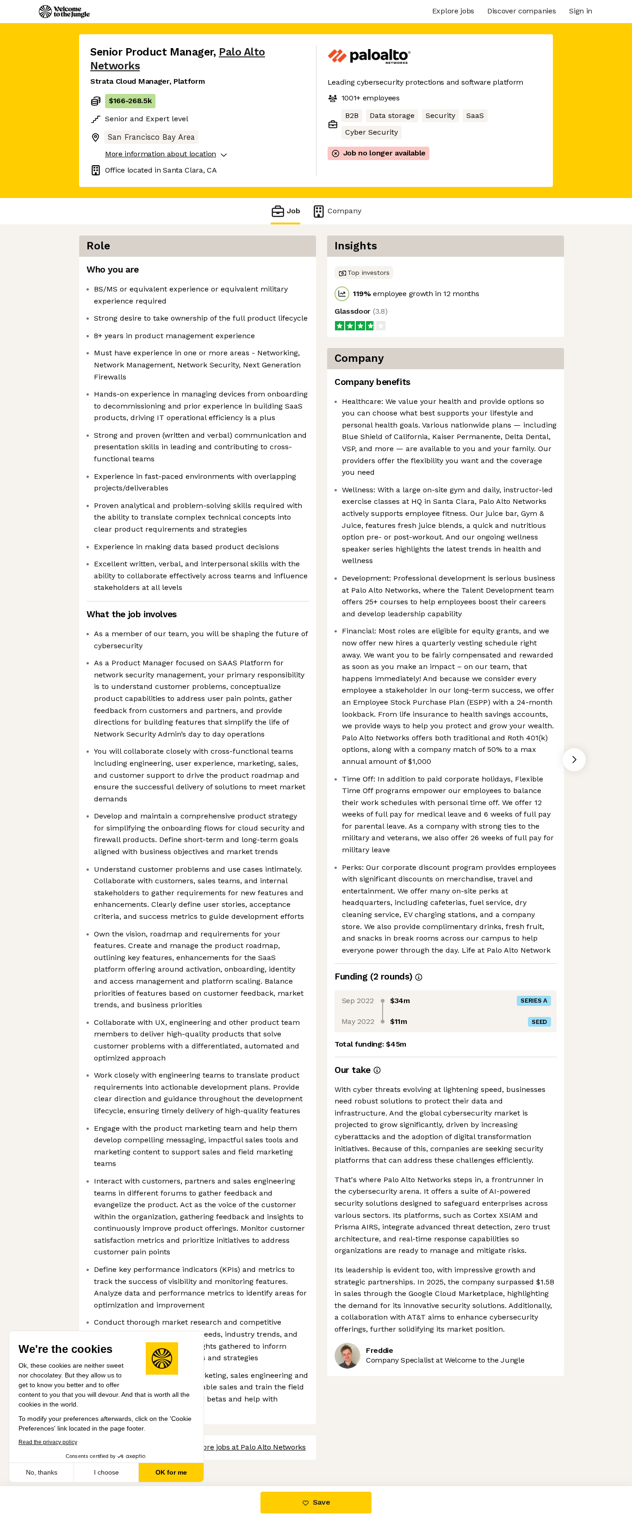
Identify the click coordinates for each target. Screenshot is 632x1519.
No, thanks (41, 1472)
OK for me (171, 1472)
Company (344, 210)
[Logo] (64, 11)
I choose (106, 1472)
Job (293, 210)
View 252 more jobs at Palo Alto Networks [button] (234, 1447)
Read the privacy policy (48, 1442)
